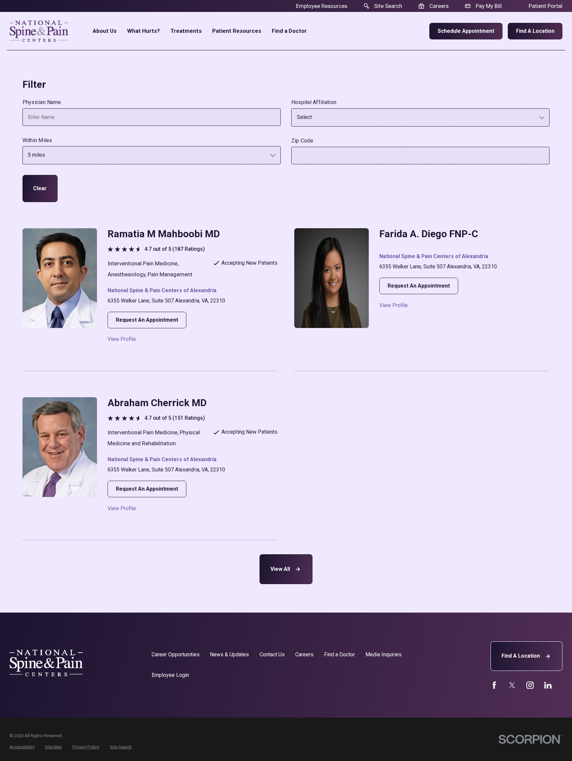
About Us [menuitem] (105, 31)
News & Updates (229, 654)
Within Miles (37, 140)
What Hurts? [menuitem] (143, 31)
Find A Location (520, 656)
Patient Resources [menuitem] (236, 31)
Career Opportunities (176, 654)
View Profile (122, 339)
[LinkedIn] (547, 685)
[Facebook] (494, 685)
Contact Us (272, 654)
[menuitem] (22, 747)
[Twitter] (512, 685)
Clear (40, 188)
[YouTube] (530, 685)
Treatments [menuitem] (186, 31)
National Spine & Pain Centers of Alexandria (162, 290)
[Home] (39, 31)
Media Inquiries (383, 654)
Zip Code (302, 140)
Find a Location (535, 31)
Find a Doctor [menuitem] (289, 31)
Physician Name (42, 102)
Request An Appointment (147, 320)
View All (280, 569)
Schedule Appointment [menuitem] (466, 31)
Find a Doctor (339, 654)
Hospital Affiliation (313, 102)
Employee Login (170, 675)
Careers (304, 654)
